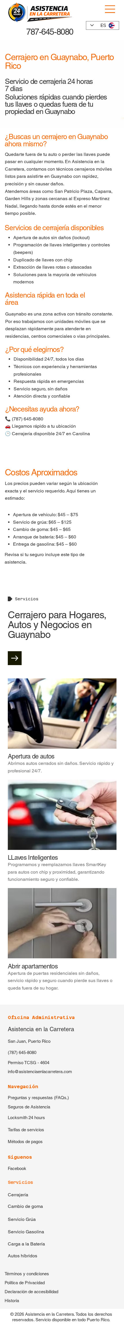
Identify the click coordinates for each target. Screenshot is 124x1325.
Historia (12, 1300)
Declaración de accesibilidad (31, 1291)
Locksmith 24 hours (26, 1117)
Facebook (17, 1168)
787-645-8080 (48, 32)
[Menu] (110, 9)
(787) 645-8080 (22, 1052)
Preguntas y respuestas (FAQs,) (38, 1097)
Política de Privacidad (25, 1282)
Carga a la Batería (26, 1244)
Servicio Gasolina (26, 1231)
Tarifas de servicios (26, 1129)
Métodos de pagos (25, 1141)
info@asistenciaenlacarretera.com (40, 1071)
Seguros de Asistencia (29, 1106)
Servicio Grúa (22, 1219)
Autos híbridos (22, 1255)
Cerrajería (18, 1194)
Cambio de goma (25, 1206)
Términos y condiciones (27, 1273)
